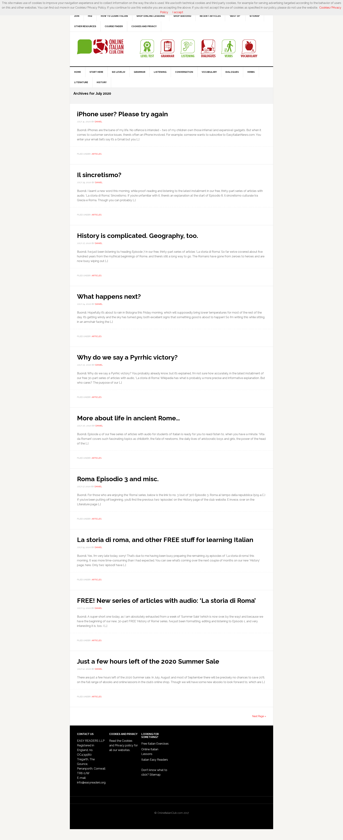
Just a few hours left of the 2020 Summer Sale (148, 661)
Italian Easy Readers (154, 759)
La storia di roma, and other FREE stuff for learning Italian (165, 539)
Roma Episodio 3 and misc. (118, 479)
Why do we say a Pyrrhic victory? (127, 357)
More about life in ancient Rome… (128, 418)
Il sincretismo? (99, 175)
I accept (177, 12)
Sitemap (155, 774)
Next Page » (259, 716)
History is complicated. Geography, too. (137, 235)
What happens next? (109, 296)
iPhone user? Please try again (122, 114)
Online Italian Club (100, 47)
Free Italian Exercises (155, 743)
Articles (96, 154)
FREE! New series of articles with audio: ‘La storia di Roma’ (166, 600)
